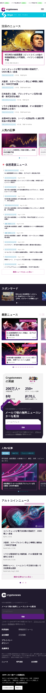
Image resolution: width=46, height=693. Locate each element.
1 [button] (16, 302)
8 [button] (29, 302)
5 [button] (23, 302)
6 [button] (25, 302)
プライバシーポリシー (7, 641)
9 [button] (27, 367)
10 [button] (29, 367)
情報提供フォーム (26, 629)
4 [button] (22, 302)
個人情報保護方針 (21, 682)
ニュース (5, 662)
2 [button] (18, 302)
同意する (18, 688)
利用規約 (18, 434)
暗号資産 (19, 662)
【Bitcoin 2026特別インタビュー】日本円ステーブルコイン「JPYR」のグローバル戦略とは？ (27, 296)
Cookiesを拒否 (8, 688)
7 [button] (27, 302)
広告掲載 (22, 635)
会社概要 (5, 635)
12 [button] (32, 367)
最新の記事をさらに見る (23, 577)
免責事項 (5, 648)
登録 (23, 427)
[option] (20, 145)
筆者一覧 (32, 381)
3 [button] (20, 302)
